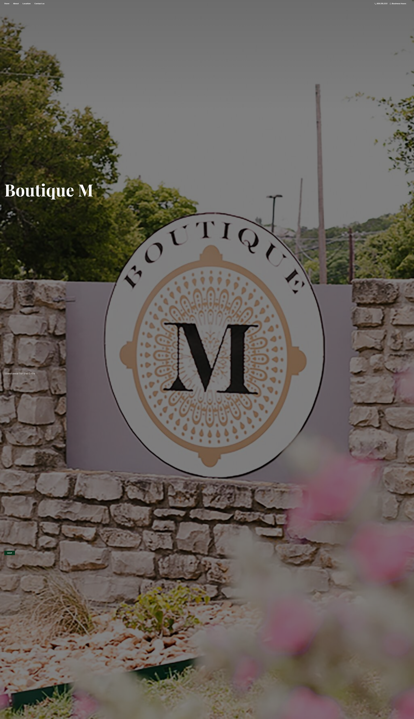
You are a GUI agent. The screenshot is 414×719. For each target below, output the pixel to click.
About (16, 4)
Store (6, 4)
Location (27, 4)
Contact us (39, 4)
